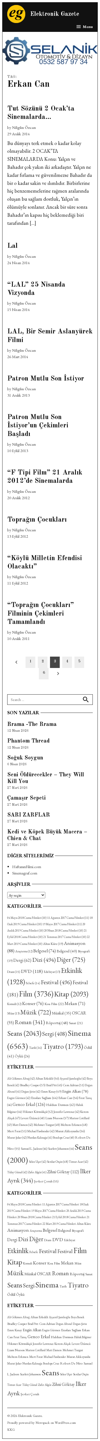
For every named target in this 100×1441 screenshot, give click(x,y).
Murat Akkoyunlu (70, 1131)
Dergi (22, 960)
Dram (13, 972)
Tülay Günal (17, 1172)
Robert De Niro (71, 1363)
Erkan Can (68, 1098)
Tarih (35, 1047)
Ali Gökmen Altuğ (21, 1078)
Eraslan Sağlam (44, 1097)
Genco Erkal (28, 1104)
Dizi (44, 959)
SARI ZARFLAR (28, 815)
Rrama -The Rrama (32, 724)
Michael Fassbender (40, 1131)
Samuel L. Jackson (34, 1149)
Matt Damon (22, 1125)
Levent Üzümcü (32, 1118)
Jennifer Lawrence (66, 1112)
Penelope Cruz (63, 1137)
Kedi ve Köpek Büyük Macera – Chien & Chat (47, 835)
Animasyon (18, 1230)
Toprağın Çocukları (37, 519)
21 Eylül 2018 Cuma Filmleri (69, 1217)
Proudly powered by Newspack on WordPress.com (41, 1422)
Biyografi (78, 1230)
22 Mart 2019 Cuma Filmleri (59, 1224)
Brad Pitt (54, 1085)
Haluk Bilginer (82, 1337)
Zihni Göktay (63, 1172)
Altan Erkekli (47, 1078)
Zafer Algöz (37, 1172)
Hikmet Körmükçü (37, 1112)
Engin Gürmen (18, 1098)
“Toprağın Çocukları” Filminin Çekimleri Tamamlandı (40, 613)
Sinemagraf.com (24, 873)
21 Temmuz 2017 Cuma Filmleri (64, 937)
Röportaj (57, 1022)
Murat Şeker (17, 1137)
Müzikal (61, 1013)
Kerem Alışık (62, 1343)
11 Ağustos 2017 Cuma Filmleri (68, 918)
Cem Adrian (73, 1085)
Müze (13, 1013)
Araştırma (23, 951)
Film (36, 994)
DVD (32, 971)
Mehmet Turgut (47, 1125)
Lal (12, 246)
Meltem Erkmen (74, 1125)
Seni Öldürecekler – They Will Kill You (45, 778)
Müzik (35, 1012)
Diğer (71, 959)
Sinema (47, 1284)
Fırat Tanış (20, 1337)
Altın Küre (53, 944)
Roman (30, 1022)
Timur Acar (78, 1162)
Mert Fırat (16, 1131)
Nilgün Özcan (24, 127)
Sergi (54, 1033)
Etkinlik (18, 1250)
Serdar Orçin (57, 1161)
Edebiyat (52, 972)
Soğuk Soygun (25, 758)
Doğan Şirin (30, 1091)
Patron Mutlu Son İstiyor (45, 378)
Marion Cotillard (36, 1350)
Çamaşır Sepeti (26, 798)
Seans (24, 1033)
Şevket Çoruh (46, 1181)
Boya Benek (77, 1317)
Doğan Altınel (64, 1324)
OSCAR (44, 1274)
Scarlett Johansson (61, 1149)
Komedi (14, 1004)
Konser (33, 1003)
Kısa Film (54, 1003)
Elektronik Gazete (54, 14)
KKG (11, 1429)
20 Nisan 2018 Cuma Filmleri (63, 930)
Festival (56, 982)
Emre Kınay (51, 1091)
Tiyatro (63, 1046)
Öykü (22, 1056)
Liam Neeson (57, 1118)
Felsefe (33, 983)
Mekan (74, 1003)
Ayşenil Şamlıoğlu (73, 1078)
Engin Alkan (75, 1091)
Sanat (75, 1023)
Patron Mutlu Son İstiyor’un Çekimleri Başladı (37, 425)
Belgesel (44, 951)
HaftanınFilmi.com (26, 866)
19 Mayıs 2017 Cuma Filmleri (62, 924)
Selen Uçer (37, 1162)
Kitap (71, 994)
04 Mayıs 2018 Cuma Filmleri (26, 918)
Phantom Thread (28, 741)
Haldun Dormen (60, 1104)
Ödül (11, 1294)
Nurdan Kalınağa (40, 1137)
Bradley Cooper (33, 1085)
